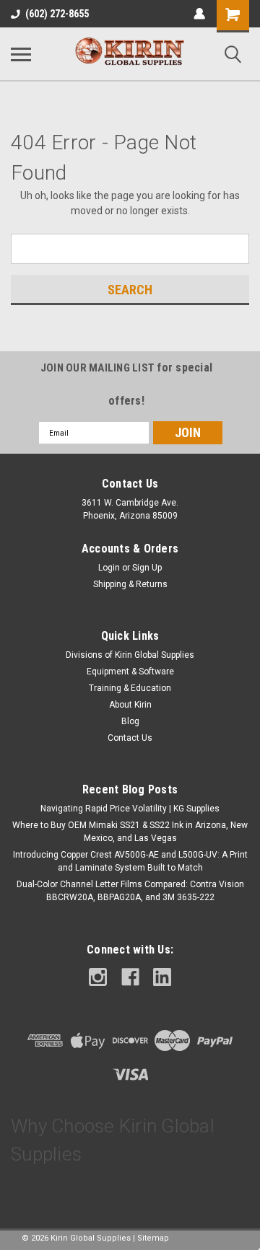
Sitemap (153, 1238)
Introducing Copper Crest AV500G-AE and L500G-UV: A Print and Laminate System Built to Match (130, 861)
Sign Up (147, 568)
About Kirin (130, 705)
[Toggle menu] (21, 54)
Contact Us (130, 738)
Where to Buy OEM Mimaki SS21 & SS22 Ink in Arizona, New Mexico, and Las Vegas (130, 831)
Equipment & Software (130, 671)
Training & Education (130, 688)
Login (109, 568)
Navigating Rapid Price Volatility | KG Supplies (130, 809)
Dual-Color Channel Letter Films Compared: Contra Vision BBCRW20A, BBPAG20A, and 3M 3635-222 (130, 890)
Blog (130, 721)
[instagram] (98, 977)
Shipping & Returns (130, 584)
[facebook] (130, 977)
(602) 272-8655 (57, 13)
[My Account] (199, 13)
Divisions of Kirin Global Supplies (130, 655)
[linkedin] (162, 977)
